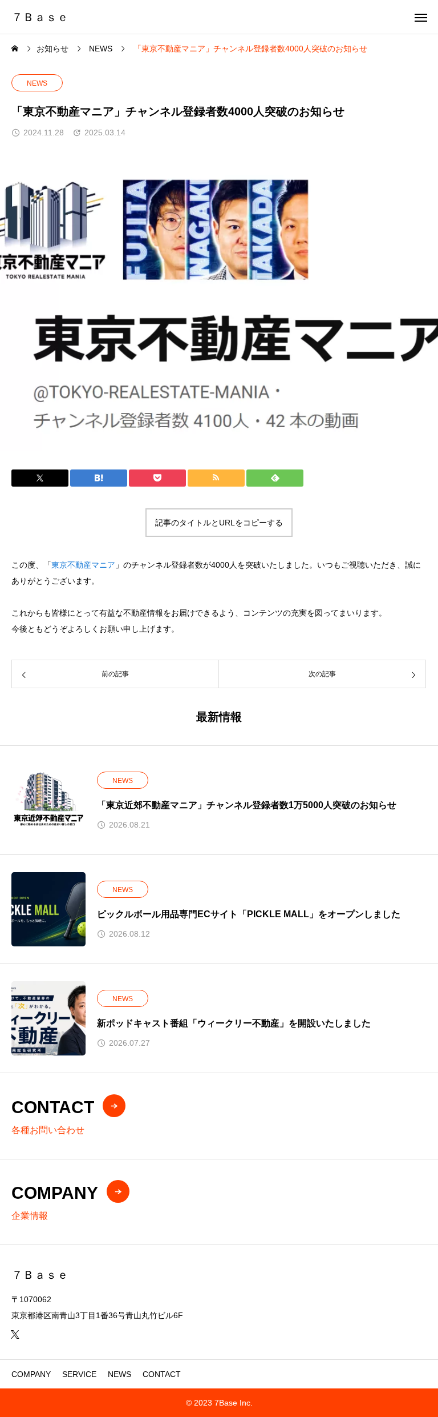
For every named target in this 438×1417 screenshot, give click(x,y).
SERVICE (79, 1374)
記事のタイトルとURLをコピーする (219, 522)
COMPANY (31, 1374)
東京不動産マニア (83, 564)
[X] (15, 1334)
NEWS (37, 83)
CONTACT (162, 1374)
